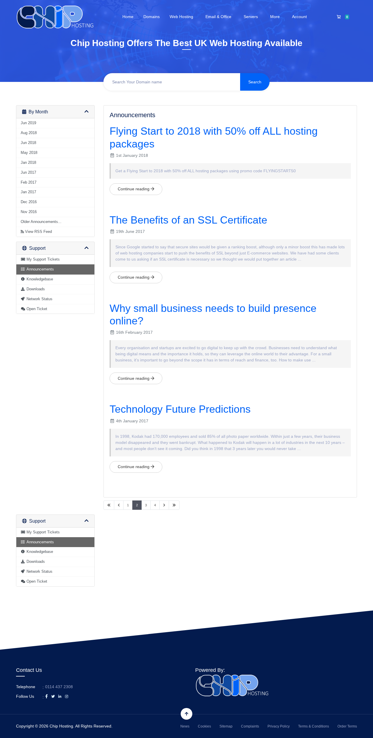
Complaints (250, 726)
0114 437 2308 (59, 686)
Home (127, 16)
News (184, 726)
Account (300, 16)
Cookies (204, 726)
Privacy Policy (279, 726)
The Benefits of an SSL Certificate (188, 220)
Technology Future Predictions (180, 409)
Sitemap (226, 726)
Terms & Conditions (313, 726)
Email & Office (219, 16)
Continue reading (134, 189)
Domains (151, 16)
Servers (252, 16)
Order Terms (347, 726)
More (276, 16)
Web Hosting (183, 16)
